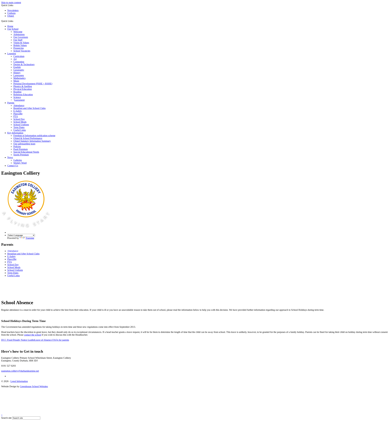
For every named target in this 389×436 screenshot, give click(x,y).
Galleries (17, 160)
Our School (12, 29)
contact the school (32, 334)
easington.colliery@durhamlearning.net (20, 371)
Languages (18, 75)
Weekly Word (20, 163)
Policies (17, 146)
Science (17, 97)
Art (15, 59)
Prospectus (18, 48)
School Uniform (21, 124)
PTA (15, 116)
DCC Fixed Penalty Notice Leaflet (17, 340)
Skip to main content (11, 2)
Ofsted (10, 16)
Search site (6, 418)
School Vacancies (21, 51)
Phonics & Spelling (22, 86)
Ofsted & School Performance (27, 138)
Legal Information (19, 381)
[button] (14, 21)
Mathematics (19, 78)
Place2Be (17, 113)
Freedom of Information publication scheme (34, 135)
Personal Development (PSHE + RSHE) (32, 83)
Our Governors (20, 37)
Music (16, 81)
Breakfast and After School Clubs (29, 108)
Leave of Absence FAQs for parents (51, 340)
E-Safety (17, 111)
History (17, 72)
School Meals (19, 122)
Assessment (19, 100)
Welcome (17, 31)
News (10, 157)
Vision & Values (21, 42)
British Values (20, 45)
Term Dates (18, 127)
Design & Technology (24, 64)
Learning (11, 53)
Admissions (19, 34)
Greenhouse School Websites (34, 386)
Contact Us (12, 165)
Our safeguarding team (24, 143)
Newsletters (13, 10)
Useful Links (19, 130)
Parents (10, 102)
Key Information (15, 133)
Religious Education (23, 94)
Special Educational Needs (26, 152)
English (17, 67)
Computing (18, 61)
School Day (19, 119)
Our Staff (17, 40)
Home (10, 26)
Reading (17, 92)
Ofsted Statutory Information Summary (32, 141)
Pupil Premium (20, 149)
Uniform (11, 13)
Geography (18, 70)
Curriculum (18, 56)
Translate (30, 238)
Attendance (18, 105)
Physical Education (22, 89)
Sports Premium (21, 154)
